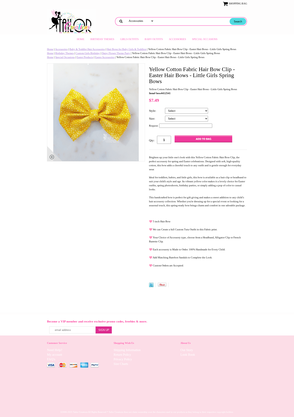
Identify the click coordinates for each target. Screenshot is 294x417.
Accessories (177, 39)
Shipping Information (127, 350)
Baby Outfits (154, 39)
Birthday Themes (102, 39)
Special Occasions (204, 39)
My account (54, 354)
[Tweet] (151, 286)
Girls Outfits (129, 39)
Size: (152, 118)
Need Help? (54, 350)
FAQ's (51, 359)
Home (80, 39)
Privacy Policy (123, 359)
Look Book (187, 354)
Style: (153, 110)
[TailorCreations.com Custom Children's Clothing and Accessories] (71, 20)
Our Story (186, 350)
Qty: (151, 140)
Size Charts (121, 364)
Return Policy (122, 354)
